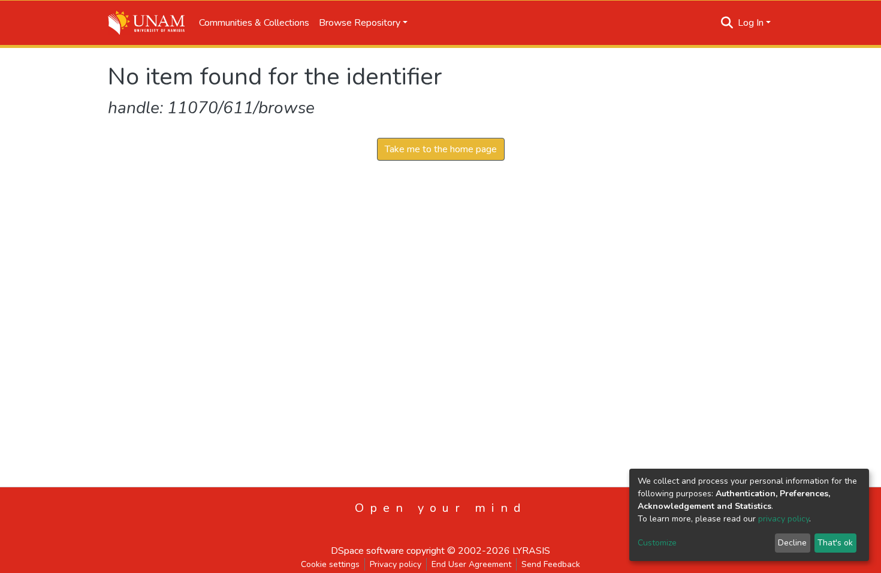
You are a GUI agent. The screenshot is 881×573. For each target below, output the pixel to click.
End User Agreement (471, 564)
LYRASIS (531, 550)
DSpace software (367, 550)
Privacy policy (395, 564)
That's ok (835, 542)
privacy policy (783, 518)
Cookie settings (330, 564)
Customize (657, 542)
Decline (792, 542)
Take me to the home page (441, 149)
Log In (751, 22)
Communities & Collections (254, 22)
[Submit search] (727, 23)
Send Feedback (550, 564)
